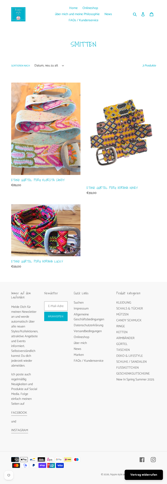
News (77, 349)
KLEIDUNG (123, 302)
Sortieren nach (20, 66)
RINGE (120, 326)
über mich (80, 343)
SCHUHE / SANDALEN (131, 362)
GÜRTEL (121, 344)
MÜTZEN (122, 314)
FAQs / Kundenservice (88, 361)
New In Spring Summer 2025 (135, 379)
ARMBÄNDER (125, 338)
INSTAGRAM (19, 430)
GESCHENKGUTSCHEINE (133, 373)
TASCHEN (123, 350)
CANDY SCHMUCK (129, 320)
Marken (79, 355)
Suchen (79, 302)
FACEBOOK (19, 412)
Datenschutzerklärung (88, 325)
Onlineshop (81, 337)
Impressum (81, 308)
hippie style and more (121, 474)
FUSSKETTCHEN (127, 367)
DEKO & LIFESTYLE (129, 356)
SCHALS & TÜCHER (129, 308)
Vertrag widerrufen (143, 474)
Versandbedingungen (88, 331)
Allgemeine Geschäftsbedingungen (89, 317)
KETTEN (121, 332)
